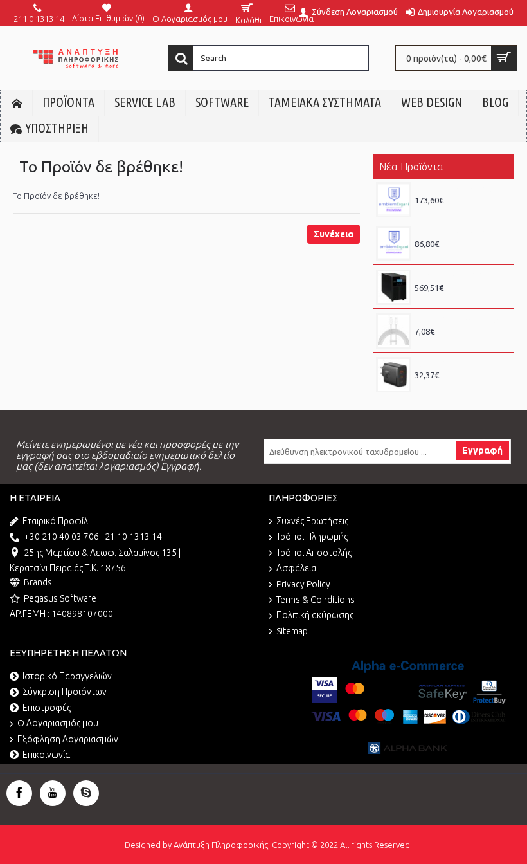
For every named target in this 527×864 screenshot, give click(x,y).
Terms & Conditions (315, 599)
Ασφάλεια (296, 568)
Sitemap (292, 631)
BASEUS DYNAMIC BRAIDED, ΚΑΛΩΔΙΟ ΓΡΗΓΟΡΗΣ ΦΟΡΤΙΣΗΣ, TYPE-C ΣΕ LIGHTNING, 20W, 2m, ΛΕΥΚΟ (461, 319)
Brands (38, 582)
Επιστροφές (46, 708)
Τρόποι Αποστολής (314, 552)
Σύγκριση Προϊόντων (64, 691)
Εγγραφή (482, 450)
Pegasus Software (60, 598)
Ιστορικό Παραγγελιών (67, 676)
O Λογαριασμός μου (57, 723)
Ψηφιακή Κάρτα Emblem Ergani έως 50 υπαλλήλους (461, 188)
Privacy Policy (303, 584)
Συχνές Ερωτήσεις (312, 521)
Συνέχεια (333, 234)
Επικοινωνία (46, 754)
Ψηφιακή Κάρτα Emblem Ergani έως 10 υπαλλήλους (461, 232)
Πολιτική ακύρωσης (314, 615)
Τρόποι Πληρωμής (312, 536)
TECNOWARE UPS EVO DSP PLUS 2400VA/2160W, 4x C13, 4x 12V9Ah (461, 275)
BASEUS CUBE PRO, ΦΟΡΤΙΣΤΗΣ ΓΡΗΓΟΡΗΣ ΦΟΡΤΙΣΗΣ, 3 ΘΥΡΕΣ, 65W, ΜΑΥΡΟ (461, 363)
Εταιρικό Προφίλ (55, 521)
